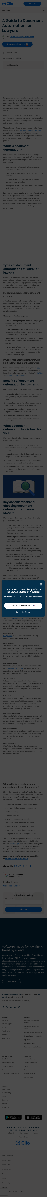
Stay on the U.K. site (23, 612)
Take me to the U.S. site (21, 605)
